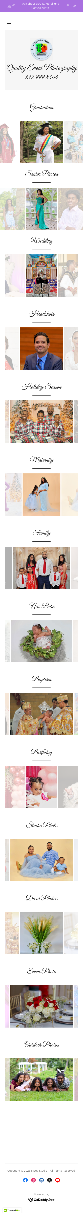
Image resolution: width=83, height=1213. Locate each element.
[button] (9, 22)
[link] (41, 49)
